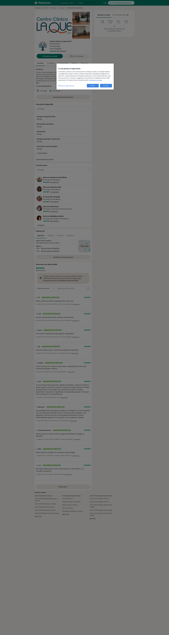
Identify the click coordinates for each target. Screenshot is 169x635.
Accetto (106, 85)
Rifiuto (93, 85)
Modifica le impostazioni (66, 86)
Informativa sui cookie (95, 80)
